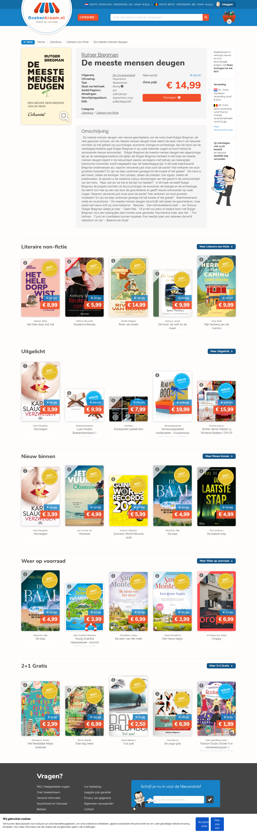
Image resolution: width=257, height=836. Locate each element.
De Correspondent (124, 75)
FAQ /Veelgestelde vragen (53, 786)
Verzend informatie (48, 797)
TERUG (29, 42)
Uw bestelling (92, 786)
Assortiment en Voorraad (52, 803)
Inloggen (227, 4)
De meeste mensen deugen (111, 41)
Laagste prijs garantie (97, 792)
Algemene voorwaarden (98, 803)
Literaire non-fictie (77, 41)
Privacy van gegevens (97, 797)
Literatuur (56, 41)
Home (41, 41)
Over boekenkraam (48, 792)
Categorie (87, 17)
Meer (214, 246)
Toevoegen (169, 97)
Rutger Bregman (99, 55)
